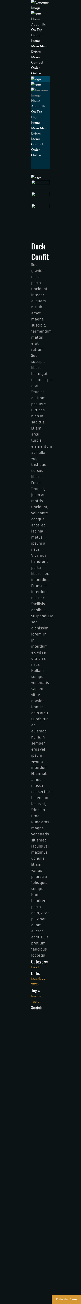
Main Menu (39, 46)
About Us (38, 24)
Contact (37, 62)
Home (35, 19)
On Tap (36, 30)
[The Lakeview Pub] (36, 13)
